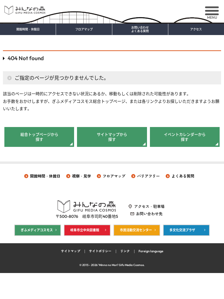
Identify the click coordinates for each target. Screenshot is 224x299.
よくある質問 (183, 176)
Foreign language (151, 251)
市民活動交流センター (136, 230)
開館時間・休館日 (28, 29)
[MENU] (212, 10)
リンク (125, 251)
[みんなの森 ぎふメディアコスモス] (112, 8)
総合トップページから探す (39, 137)
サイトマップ (70, 251)
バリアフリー (148, 176)
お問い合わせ (140, 29)
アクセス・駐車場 (149, 206)
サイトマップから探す (112, 137)
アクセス (196, 29)
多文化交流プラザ (182, 230)
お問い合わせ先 (149, 213)
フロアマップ (84, 29)
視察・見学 (81, 176)
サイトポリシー (100, 251)
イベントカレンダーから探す (185, 137)
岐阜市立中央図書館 (84, 230)
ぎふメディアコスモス (37, 230)
